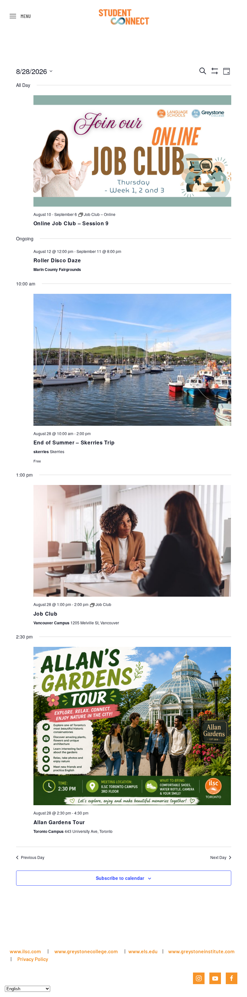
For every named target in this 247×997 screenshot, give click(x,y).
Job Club (45, 613)
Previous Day (32, 857)
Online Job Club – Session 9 (71, 223)
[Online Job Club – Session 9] (132, 151)
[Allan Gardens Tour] (132, 726)
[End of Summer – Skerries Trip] (132, 360)
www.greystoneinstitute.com (201, 951)
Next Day (218, 857)
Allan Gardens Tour (59, 822)
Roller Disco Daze (57, 260)
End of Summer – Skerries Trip (74, 442)
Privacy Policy (32, 959)
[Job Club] (132, 541)
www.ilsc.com (25, 951)
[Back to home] (124, 16)
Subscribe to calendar (120, 878)
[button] (20, 16)
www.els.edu (142, 951)
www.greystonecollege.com (86, 951)
